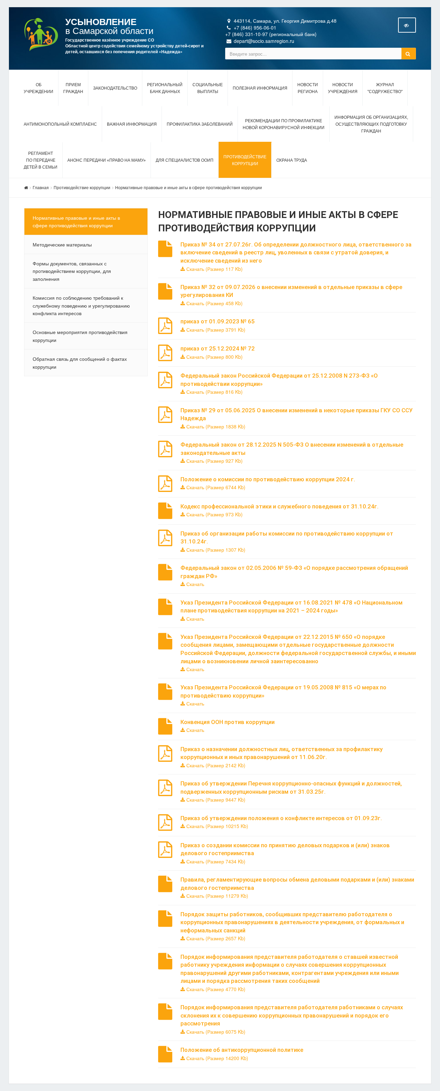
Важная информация (132, 124)
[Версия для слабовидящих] (407, 25)
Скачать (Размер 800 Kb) (214, 356)
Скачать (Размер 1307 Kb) (215, 549)
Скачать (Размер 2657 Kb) (215, 938)
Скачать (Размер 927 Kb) (214, 460)
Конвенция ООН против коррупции (227, 722)
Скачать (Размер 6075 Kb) (215, 1031)
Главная (41, 187)
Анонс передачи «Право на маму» (106, 160)
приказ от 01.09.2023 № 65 (217, 321)
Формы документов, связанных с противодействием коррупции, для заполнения (72, 271)
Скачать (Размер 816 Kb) (214, 391)
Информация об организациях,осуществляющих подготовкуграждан (371, 124)
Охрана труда (291, 160)
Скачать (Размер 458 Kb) (214, 303)
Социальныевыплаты (207, 88)
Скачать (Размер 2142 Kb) (215, 765)
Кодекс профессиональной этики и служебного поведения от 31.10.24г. (279, 506)
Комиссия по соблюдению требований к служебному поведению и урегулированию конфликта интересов (81, 305)
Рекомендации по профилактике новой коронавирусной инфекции (283, 124)
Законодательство (115, 88)
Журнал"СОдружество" (385, 88)
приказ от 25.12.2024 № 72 (217, 348)
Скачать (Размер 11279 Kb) (216, 895)
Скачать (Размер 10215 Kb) (216, 826)
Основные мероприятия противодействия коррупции (80, 336)
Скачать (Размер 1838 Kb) (215, 426)
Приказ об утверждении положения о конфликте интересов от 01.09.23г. (281, 818)
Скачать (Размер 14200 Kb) (216, 1058)
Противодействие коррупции (82, 187)
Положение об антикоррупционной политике (241, 1049)
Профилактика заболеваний (200, 124)
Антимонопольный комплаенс (60, 124)
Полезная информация (260, 88)
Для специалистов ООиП (184, 160)
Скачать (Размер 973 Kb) (214, 514)
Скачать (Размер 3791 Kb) (215, 329)
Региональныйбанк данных (165, 88)
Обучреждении (38, 88)
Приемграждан (73, 88)
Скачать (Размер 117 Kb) (214, 268)
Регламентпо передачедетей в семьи (40, 160)
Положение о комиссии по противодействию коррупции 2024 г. (267, 479)
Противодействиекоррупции (244, 160)
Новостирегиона (307, 88)
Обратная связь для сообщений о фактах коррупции (80, 362)
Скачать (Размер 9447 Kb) (215, 799)
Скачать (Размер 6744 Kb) (215, 487)
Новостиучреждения (343, 88)
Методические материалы (62, 244)
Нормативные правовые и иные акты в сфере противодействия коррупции (188, 187)
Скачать (194, 584)
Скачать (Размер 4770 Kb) (215, 989)
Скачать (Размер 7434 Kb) (215, 861)
